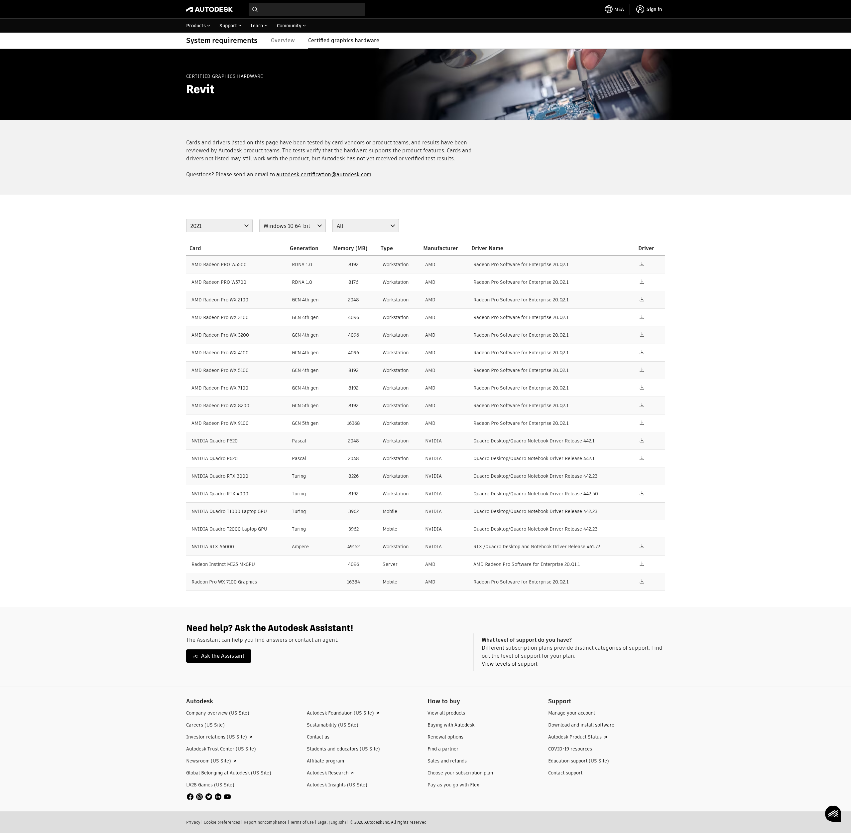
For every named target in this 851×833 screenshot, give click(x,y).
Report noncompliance (265, 822)
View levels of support (510, 664)
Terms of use (302, 822)
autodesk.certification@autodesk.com (323, 174)
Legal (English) (331, 822)
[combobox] (307, 9)
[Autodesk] (209, 9)
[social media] (208, 797)
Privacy (193, 822)
